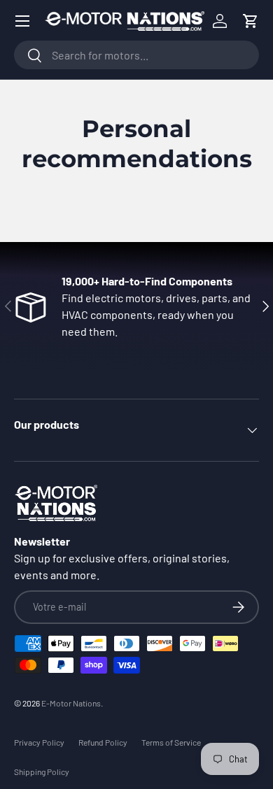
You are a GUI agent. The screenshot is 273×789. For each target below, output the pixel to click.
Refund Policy (102, 742)
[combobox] (136, 55)
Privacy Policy (39, 742)
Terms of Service (171, 742)
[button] (250, 21)
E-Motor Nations (71, 703)
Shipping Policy (41, 771)
